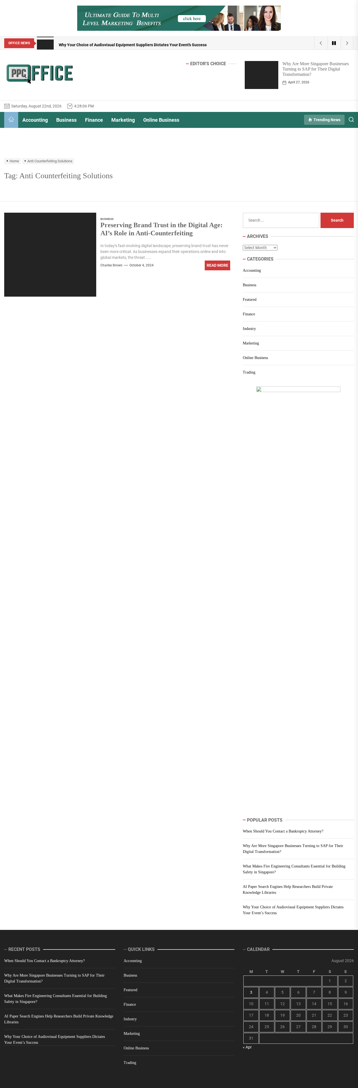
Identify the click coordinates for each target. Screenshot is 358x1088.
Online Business (161, 120)
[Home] (11, 120)
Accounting (35, 120)
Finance (94, 120)
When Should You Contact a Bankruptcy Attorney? (283, 831)
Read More (217, 265)
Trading (249, 372)
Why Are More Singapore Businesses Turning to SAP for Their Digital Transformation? (315, 69)
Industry (249, 329)
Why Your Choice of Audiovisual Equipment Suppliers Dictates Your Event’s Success (293, 910)
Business (66, 120)
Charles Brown (111, 265)
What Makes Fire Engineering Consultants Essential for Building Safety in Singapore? (294, 869)
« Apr (247, 1047)
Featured (249, 299)
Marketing (123, 120)
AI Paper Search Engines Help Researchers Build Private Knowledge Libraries (288, 890)
